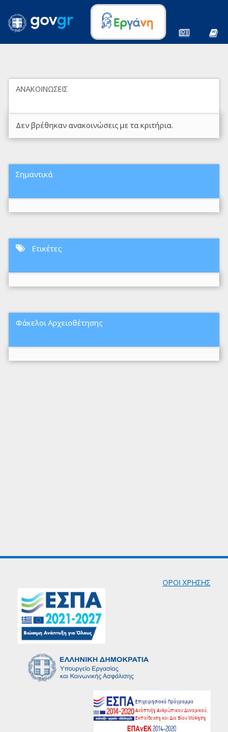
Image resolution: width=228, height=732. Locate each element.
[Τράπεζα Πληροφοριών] (213, 32)
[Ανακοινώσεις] (184, 32)
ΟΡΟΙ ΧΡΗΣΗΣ (186, 582)
